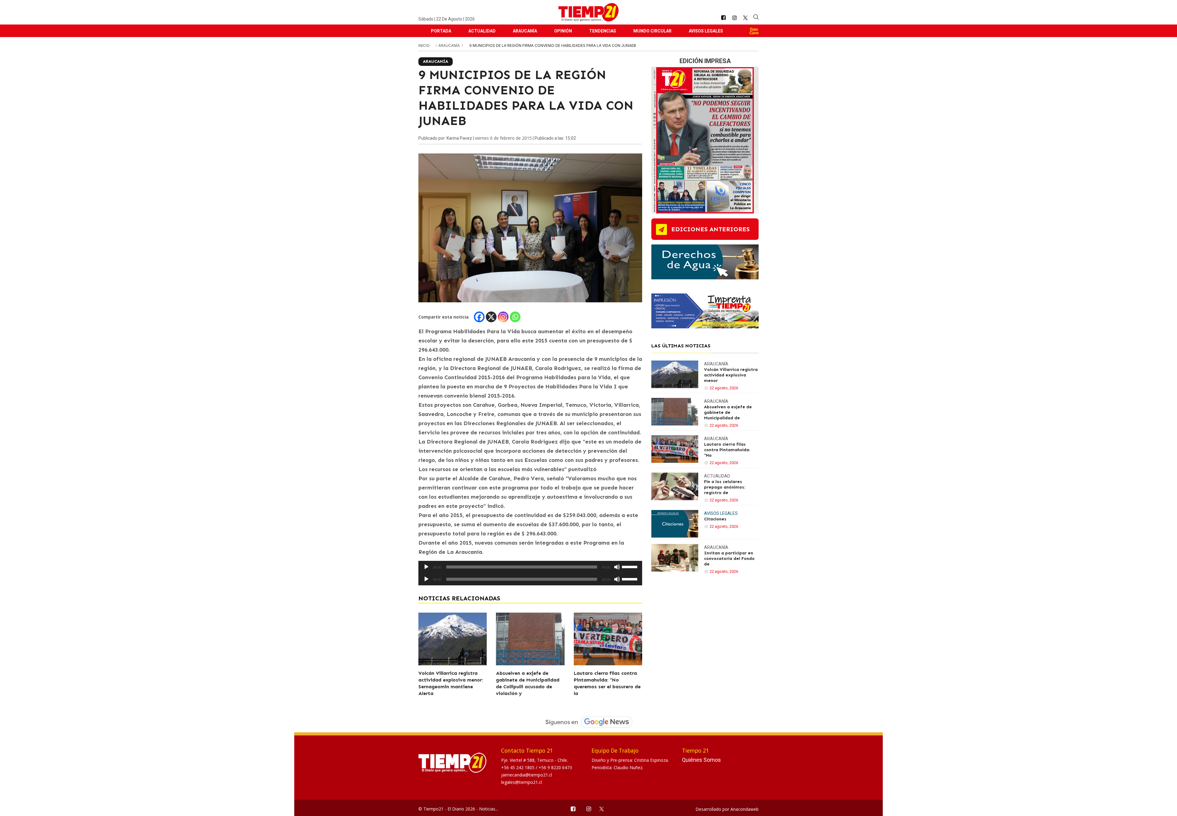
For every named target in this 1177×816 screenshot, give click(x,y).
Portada (441, 30)
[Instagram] (503, 317)
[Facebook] (479, 317)
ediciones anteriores (710, 229)
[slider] (630, 566)
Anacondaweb (744, 809)
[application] (530, 567)
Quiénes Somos (701, 760)
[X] (491, 317)
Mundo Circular (652, 30)
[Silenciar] (617, 567)
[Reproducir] (426, 567)
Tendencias (602, 30)
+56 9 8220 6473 (555, 767)
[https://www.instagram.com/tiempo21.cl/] (734, 18)
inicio (424, 45)
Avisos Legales (706, 30)
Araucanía (525, 30)
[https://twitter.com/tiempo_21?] (745, 17)
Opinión (563, 30)
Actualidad (482, 30)
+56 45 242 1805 (518, 767)
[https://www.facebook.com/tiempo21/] (723, 18)
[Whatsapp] (515, 317)
